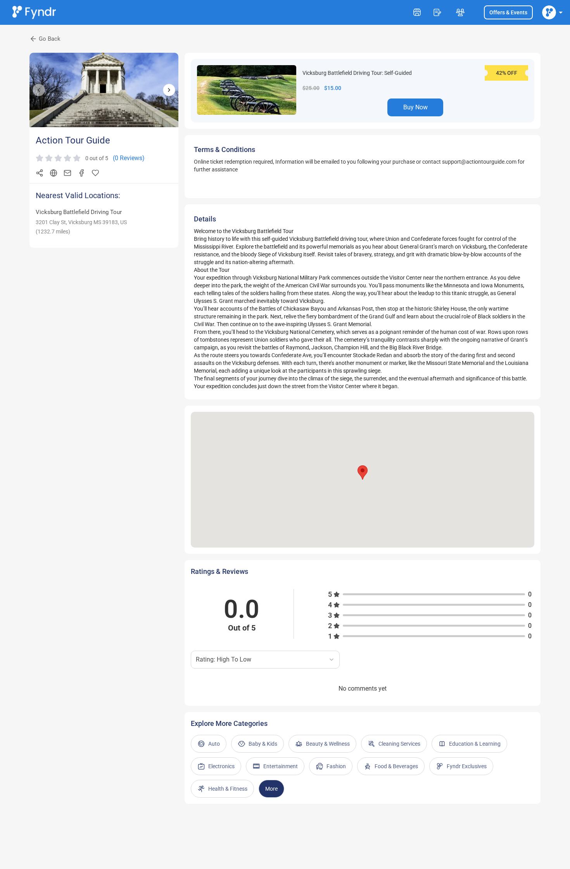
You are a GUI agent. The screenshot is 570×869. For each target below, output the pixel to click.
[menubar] (549, 12)
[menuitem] (549, 12)
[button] (363, 472)
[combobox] (265, 660)
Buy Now (415, 107)
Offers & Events (508, 12)
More (271, 789)
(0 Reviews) (129, 158)
